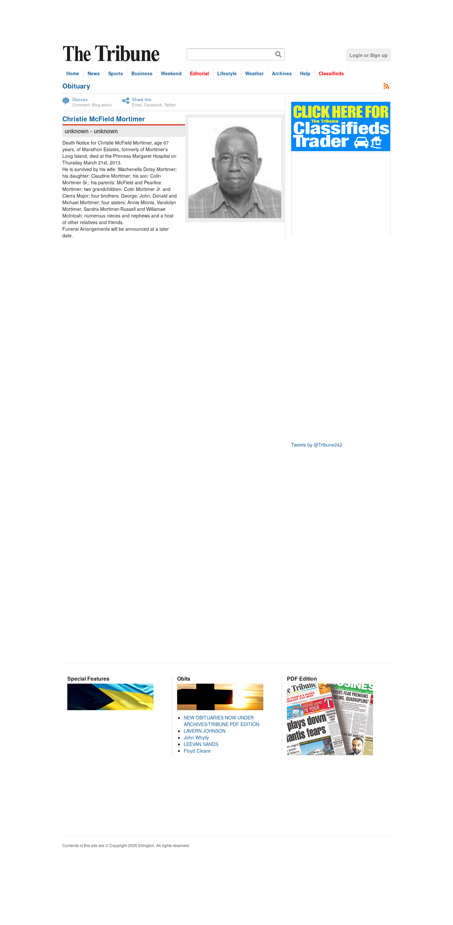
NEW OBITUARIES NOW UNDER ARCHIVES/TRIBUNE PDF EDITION (221, 720)
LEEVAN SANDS (201, 744)
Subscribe (386, 86)
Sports (115, 73)
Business (142, 73)
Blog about (101, 104)
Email (137, 104)
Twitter (170, 104)
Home (72, 73)
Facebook (153, 104)
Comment (81, 104)
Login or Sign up (369, 55)
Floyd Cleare (197, 750)
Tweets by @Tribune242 (316, 444)
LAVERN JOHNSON (205, 730)
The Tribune (112, 53)
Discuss (80, 99)
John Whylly (196, 737)
